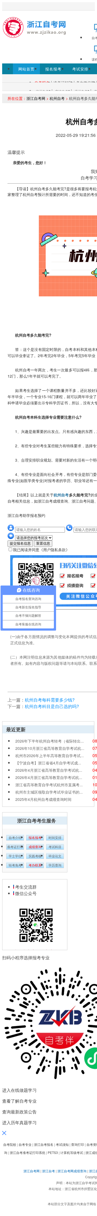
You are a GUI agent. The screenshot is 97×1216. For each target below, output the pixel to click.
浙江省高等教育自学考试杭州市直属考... (49, 784)
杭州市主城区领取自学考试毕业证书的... (49, 792)
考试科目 (54, 847)
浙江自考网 (35, 98)
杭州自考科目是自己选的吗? (52, 706)
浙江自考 (48, 1170)
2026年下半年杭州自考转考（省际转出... (49, 741)
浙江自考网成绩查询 (71, 1170)
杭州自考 (57, 98)
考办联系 (35, 865)
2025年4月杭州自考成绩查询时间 (43, 799)
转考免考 (15, 865)
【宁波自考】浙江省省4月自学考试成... (48, 762)
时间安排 (54, 838)
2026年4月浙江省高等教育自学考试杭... (48, 770)
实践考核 (35, 856)
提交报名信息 (20, 543)
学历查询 (54, 865)
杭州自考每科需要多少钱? (50, 700)
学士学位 (15, 856)
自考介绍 (15, 838)
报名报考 (53, 69)
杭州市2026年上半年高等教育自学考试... (49, 755)
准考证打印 (15, 847)
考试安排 (80, 69)
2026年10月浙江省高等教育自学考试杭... (49, 748)
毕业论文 (54, 856)
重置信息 (43, 543)
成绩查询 (35, 847)
